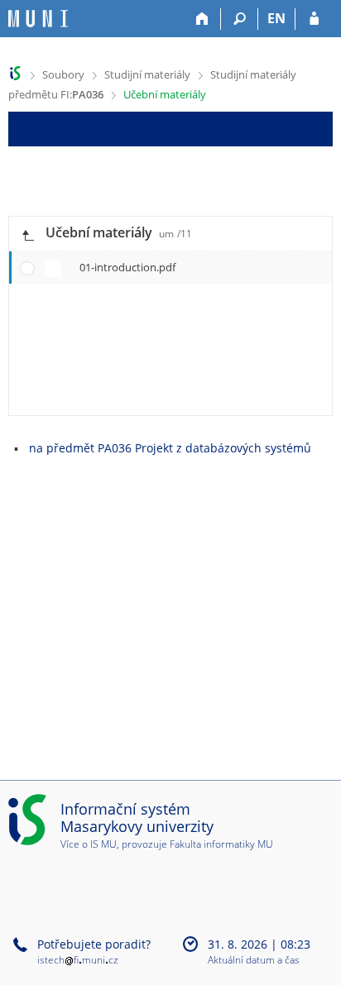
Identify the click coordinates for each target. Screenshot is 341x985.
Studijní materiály (147, 74)
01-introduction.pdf (127, 267)
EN (276, 18)
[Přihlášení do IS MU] (314, 19)
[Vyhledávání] (239, 19)
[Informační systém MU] (15, 73)
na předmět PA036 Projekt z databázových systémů (170, 448)
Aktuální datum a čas (254, 960)
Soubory (63, 74)
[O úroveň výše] (27, 234)
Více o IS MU (88, 844)
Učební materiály (164, 94)
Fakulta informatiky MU (221, 844)
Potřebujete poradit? (94, 944)
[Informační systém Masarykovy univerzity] (38, 18)
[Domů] (202, 19)
